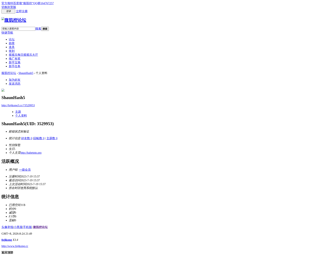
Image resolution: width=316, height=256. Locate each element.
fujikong (6, 239)
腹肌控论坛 (8, 73)
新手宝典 (14, 62)
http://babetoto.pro (31, 152)
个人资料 (21, 115)
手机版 (27, 227)
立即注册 (22, 11)
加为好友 (14, 79)
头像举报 (7, 227)
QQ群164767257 (43, 3)
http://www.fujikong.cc (14, 246)
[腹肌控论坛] (13, 20)
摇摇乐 (23, 54)
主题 (18, 111)
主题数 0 (51, 138)
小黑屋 (18, 227)
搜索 (38, 28)
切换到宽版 (8, 7)
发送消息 (14, 83)
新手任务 (14, 66)
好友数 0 (26, 138)
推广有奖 (14, 58)
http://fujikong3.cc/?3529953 (18, 105)
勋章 (12, 43)
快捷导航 (7, 32)
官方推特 (7, 3)
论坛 (12, 39)
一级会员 (25, 169)
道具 (12, 47)
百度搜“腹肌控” (23, 3)
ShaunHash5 (25, 73)
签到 (12, 50)
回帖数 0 (38, 138)
